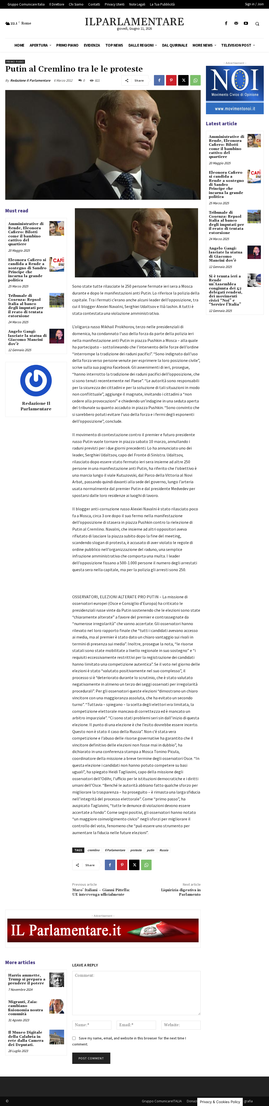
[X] (183, 80)
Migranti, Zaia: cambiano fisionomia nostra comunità (25, 1008)
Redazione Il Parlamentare (30, 80)
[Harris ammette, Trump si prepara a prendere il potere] (56, 980)
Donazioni (194, 1101)
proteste (136, 850)
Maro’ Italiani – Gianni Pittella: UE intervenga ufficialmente (101, 892)
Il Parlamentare (115, 850)
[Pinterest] (171, 80)
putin (150, 850)
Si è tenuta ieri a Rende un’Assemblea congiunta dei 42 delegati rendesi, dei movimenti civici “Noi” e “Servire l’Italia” (225, 290)
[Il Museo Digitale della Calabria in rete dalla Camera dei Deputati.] (56, 1037)
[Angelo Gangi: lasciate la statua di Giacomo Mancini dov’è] (56, 336)
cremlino (93, 850)
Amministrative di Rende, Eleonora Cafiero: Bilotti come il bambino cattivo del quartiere (26, 234)
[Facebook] (226, 23)
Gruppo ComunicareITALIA (162, 1101)
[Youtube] (245, 23)
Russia (163, 850)
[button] (257, 23)
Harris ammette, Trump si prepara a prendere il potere (26, 979)
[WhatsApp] (195, 80)
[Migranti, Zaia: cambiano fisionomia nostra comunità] (56, 1006)
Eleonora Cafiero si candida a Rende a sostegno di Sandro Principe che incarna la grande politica (27, 270)
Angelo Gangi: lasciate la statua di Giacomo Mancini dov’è (27, 337)
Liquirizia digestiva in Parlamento (181, 892)
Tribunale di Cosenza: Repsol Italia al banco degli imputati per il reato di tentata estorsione (25, 305)
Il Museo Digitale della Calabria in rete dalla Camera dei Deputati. (26, 1038)
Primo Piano (15, 61)
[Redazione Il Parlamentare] (36, 380)
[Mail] (236, 23)
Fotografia (245, 1101)
